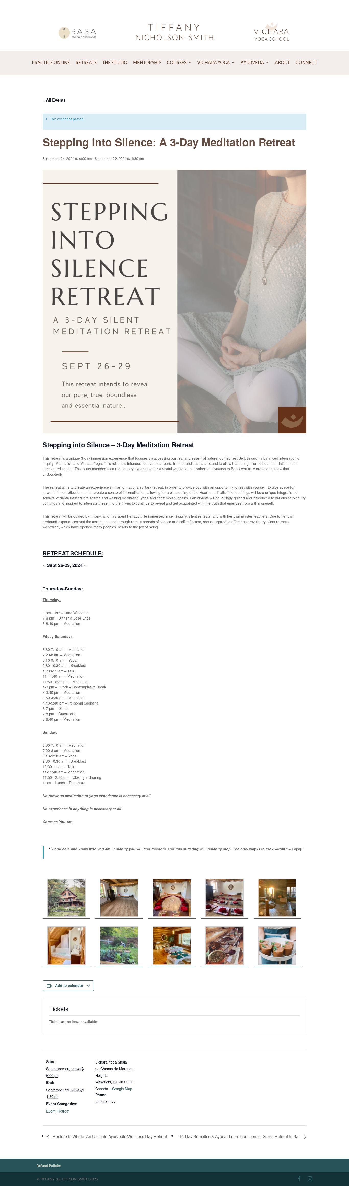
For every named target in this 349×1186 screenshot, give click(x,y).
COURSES (177, 62)
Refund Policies (49, 1165)
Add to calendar (69, 985)
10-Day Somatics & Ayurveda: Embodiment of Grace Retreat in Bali (240, 1136)
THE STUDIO (114, 62)
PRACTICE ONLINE (51, 62)
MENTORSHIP (147, 62)
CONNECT (306, 62)
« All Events (54, 100)
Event (50, 1111)
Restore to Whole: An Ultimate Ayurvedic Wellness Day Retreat (109, 1136)
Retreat (63, 1111)
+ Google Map (120, 1088)
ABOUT (282, 62)
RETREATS (86, 62)
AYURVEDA (252, 62)
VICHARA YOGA (213, 62)
